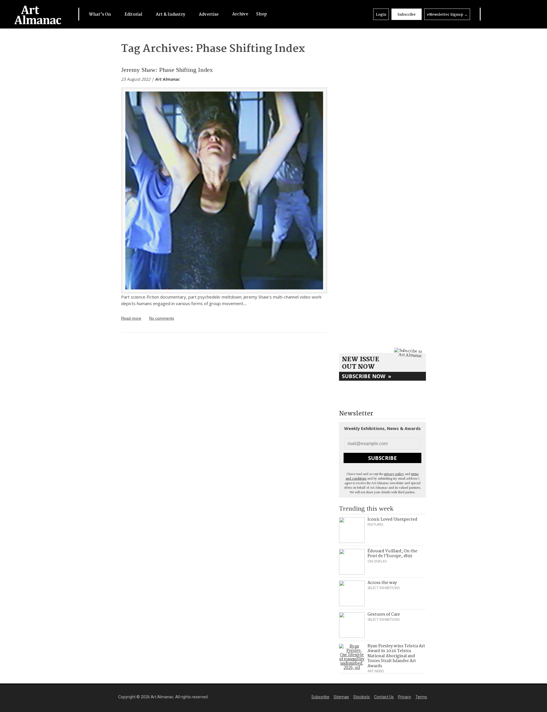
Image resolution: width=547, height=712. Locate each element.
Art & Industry (171, 14)
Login (381, 15)
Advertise (209, 14)
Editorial (133, 14)
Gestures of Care (384, 614)
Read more (131, 318)
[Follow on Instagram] (514, 14)
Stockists (361, 697)
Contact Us (384, 697)
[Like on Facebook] (503, 14)
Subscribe (406, 15)
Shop (261, 14)
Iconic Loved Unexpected (392, 519)
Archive (240, 14)
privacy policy (394, 474)
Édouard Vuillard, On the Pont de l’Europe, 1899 (392, 554)
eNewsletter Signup (447, 15)
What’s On (100, 14)
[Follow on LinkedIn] (491, 14)
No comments (161, 318)
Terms (421, 697)
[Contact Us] (526, 14)
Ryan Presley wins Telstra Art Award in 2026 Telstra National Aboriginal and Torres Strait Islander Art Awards (396, 656)
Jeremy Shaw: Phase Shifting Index (167, 69)
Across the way (382, 582)
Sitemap (341, 697)
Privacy (404, 697)
